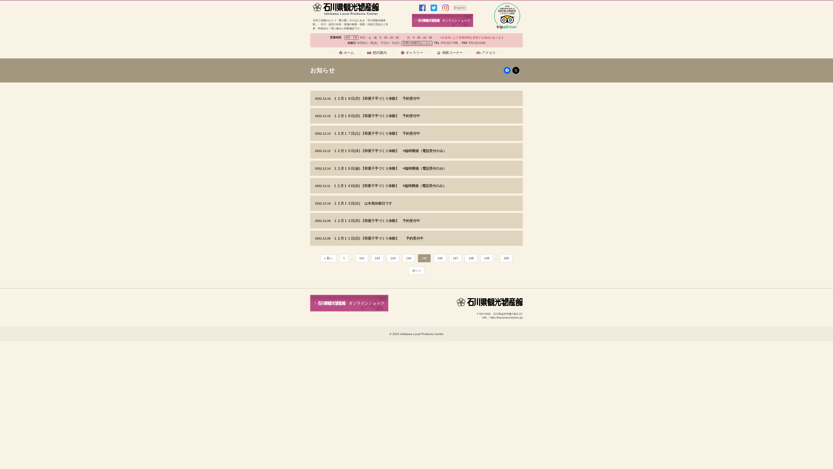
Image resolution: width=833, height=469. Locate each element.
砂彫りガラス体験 (447, 87)
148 (471, 258)
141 (361, 258)
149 (486, 258)
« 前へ (328, 258)
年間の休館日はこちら (417, 43)
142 (377, 258)
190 (506, 258)
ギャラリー (414, 52)
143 (393, 258)
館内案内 (380, 52)
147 (455, 258)
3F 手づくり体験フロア (381, 87)
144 (408, 258)
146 (440, 258)
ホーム (349, 52)
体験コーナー (452, 52)
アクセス (489, 52)
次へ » (416, 270)
